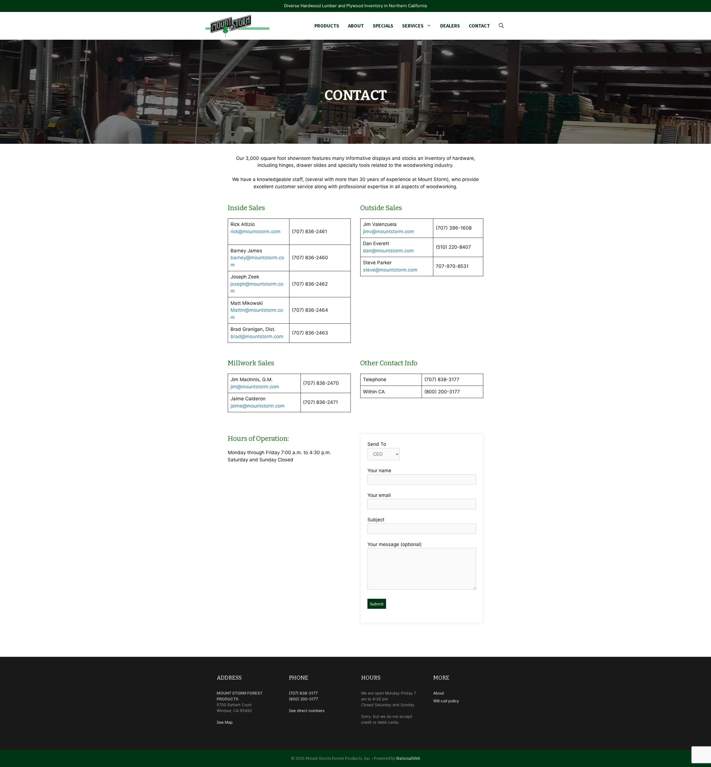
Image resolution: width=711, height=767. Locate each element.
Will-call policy (446, 700)
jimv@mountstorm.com (388, 231)
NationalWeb (408, 758)
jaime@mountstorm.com (258, 406)
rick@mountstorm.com (256, 231)
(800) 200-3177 (303, 698)
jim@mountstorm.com (255, 386)
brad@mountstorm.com (257, 336)
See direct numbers (306, 710)
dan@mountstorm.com (388, 250)
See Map (225, 722)
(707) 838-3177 (303, 693)
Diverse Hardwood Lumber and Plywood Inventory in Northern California (355, 5)
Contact (479, 25)
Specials (383, 25)
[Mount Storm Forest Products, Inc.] (237, 26)
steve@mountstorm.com (390, 270)
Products (326, 25)
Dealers (450, 25)
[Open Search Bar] (501, 26)
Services (413, 25)
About (356, 25)
